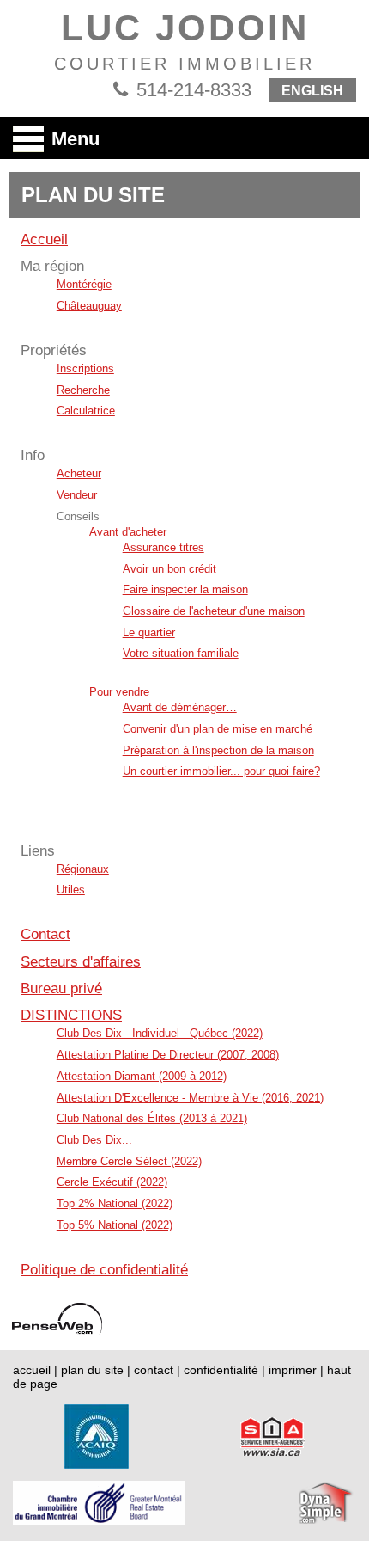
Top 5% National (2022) (114, 1225)
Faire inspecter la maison (185, 589)
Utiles (71, 889)
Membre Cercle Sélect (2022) (129, 1161)
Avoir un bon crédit (169, 568)
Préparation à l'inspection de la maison (218, 750)
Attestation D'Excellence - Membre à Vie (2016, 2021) (190, 1097)
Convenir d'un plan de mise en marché (217, 728)
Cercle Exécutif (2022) (112, 1182)
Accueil (44, 239)
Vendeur (77, 494)
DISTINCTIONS (71, 1015)
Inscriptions (85, 368)
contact (153, 1370)
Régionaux (83, 869)
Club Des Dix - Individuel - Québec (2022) (160, 1033)
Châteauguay (89, 305)
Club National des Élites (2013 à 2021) (152, 1118)
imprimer (293, 1370)
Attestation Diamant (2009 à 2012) (142, 1076)
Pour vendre (119, 691)
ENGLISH (312, 90)
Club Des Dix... (94, 1139)
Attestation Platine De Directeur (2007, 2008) (168, 1054)
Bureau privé (61, 988)
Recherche (83, 390)
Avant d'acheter (127, 531)
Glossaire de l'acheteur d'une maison (214, 611)
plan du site (92, 1370)
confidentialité (221, 1370)
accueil (32, 1370)
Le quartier (149, 632)
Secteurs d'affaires (81, 962)
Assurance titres (163, 547)
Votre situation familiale (181, 653)
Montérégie (84, 284)
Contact (45, 934)
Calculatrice (86, 410)
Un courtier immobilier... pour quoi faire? (221, 770)
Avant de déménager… (180, 707)
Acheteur (79, 473)
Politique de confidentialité (104, 1270)
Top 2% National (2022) (114, 1203)
